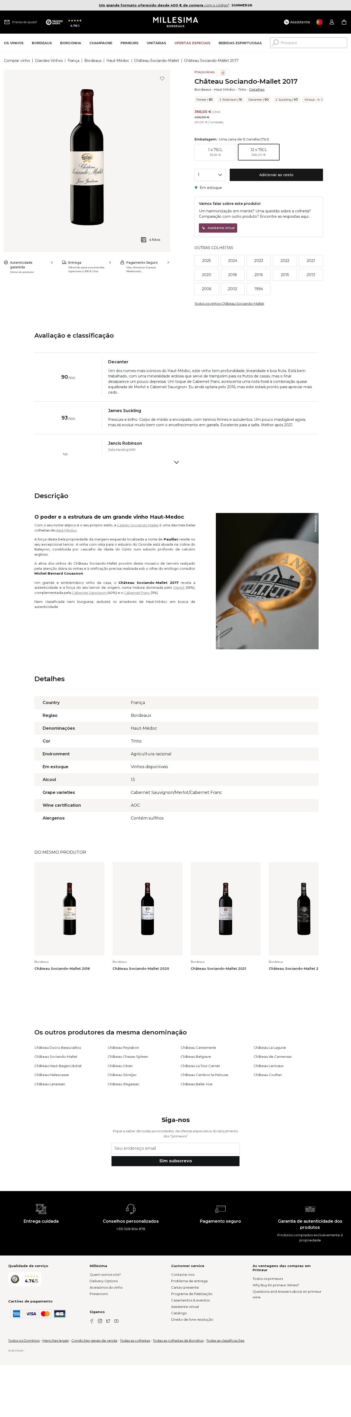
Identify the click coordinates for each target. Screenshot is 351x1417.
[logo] (175, 22)
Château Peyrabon (123, 1047)
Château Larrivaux (269, 1066)
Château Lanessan (49, 1084)
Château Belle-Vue (197, 1084)
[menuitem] (14, 42)
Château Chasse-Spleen (128, 1056)
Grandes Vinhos (49, 60)
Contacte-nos (182, 1274)
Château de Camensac (273, 1056)
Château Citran (120, 1066)
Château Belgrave (196, 1056)
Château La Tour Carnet (200, 1066)
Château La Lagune (270, 1047)
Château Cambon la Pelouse (204, 1075)
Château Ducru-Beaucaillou (57, 1047)
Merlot (178, 587)
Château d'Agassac (124, 1084)
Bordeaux (92, 60)
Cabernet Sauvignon (89, 593)
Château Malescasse (51, 1075)
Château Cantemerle (198, 1047)
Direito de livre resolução (192, 1319)
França (73, 60)
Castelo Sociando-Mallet (137, 525)
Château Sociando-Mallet (156, 60)
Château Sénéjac (122, 1075)
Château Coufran (268, 1075)
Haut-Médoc (117, 60)
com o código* (164, 5)
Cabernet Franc (137, 593)
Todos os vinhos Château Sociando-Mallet (229, 303)
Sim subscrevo (175, 1160)
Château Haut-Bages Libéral (57, 1066)
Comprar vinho (17, 60)
